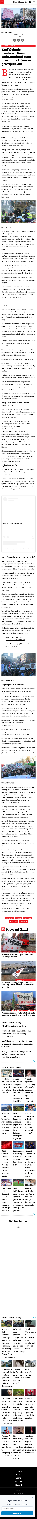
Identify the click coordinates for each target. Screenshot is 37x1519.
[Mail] (18, 40)
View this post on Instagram (12, 523)
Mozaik (18, 1478)
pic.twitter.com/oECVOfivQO (15, 640)
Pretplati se (17, 1513)
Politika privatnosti (18, 1493)
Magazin (18, 1481)
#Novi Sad (9, 918)
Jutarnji (12, 561)
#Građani (24, 921)
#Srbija (18, 918)
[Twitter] (14, 40)
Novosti (18, 1471)
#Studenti (13, 921)
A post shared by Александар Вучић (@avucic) (18, 549)
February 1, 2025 (11, 646)
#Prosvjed (28, 918)
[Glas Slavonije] (2, 3)
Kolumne (18, 1485)
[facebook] (22, 40)
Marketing (18, 1490)
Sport (18, 1474)
